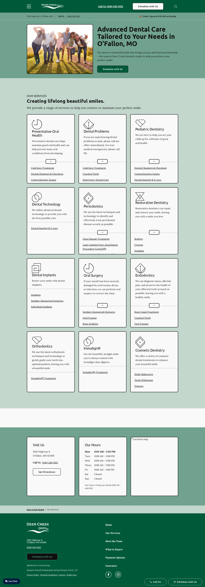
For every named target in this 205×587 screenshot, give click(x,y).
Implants (139, 250)
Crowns (138, 244)
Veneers (138, 386)
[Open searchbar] (175, 6)
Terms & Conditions (49, 575)
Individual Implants (41, 306)
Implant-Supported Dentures (47, 300)
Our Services (112, 532)
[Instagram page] (118, 575)
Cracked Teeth (91, 173)
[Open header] (29, 6)
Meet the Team (113, 541)
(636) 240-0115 (73, 16)
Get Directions (46, 471)
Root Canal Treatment (146, 311)
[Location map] (154, 466)
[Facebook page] (108, 575)
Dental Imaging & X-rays (147, 179)
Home (108, 524)
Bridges (138, 238)
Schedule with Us (148, 6)
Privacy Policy (33, 575)
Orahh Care (71, 575)
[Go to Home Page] (53, 6)
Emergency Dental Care (96, 179)
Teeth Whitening (143, 380)
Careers (61, 575)
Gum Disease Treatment (96, 238)
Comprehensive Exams (43, 179)
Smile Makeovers (143, 374)
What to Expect (114, 549)
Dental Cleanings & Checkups (47, 173)
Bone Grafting (90, 323)
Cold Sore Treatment (42, 167)
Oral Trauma (90, 317)
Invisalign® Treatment (43, 378)
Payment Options (115, 557)
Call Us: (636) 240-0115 (110, 6)
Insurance (111, 565)
